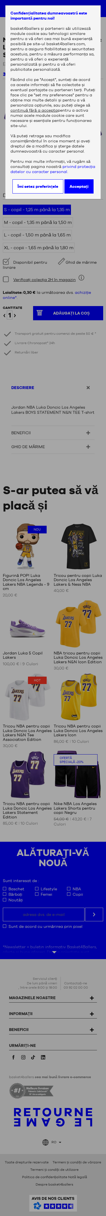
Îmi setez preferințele (38, 186)
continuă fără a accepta (34, 110)
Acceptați (79, 186)
